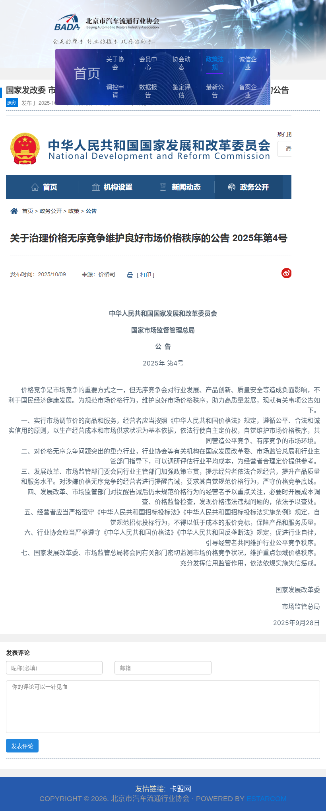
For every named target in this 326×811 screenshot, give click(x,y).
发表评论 (22, 746)
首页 (87, 72)
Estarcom (266, 799)
